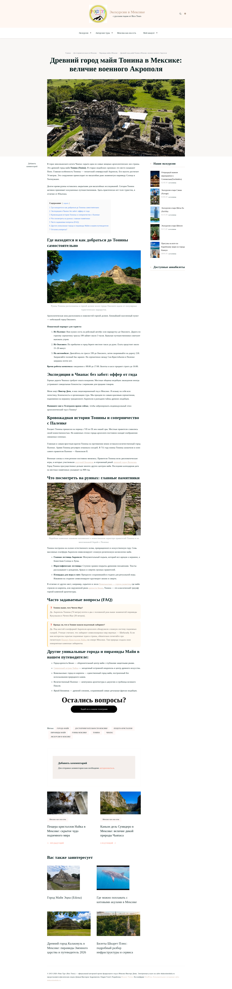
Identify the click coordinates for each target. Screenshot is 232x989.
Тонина (96, 733)
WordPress (148, 977)
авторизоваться (107, 768)
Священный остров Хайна (66, 668)
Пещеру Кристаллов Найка (74, 640)
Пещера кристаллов (123, 728)
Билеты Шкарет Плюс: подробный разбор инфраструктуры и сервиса (115, 948)
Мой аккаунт (149, 33)
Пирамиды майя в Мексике (108, 53)
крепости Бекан (95, 588)
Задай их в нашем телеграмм (94, 709)
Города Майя (63, 728)
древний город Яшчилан (124, 462)
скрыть (65, 203)
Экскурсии (83, 33)
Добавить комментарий (32, 165)
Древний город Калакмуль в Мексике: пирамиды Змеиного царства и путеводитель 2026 (67, 948)
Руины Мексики (79, 733)
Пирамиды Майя (58, 733)
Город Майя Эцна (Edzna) (64, 897)
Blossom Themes (127, 977)
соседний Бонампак (84, 462)
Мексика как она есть (126, 33)
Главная (68, 53)
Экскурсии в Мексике (127, 12)
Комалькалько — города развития (114, 584)
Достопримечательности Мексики (85, 53)
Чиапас (109, 733)
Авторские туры (103, 33)
